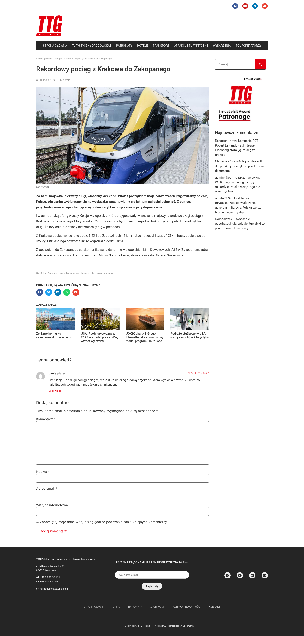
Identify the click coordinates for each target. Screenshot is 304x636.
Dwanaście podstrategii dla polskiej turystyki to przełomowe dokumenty (240, 166)
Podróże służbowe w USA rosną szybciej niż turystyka (189, 335)
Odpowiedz (55, 390)
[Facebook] (235, 6)
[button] (39, 292)
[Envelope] (265, 6)
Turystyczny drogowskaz (91, 45)
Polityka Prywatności (186, 606)
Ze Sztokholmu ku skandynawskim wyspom (53, 335)
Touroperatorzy (248, 45)
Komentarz (46, 419)
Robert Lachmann (184, 626)
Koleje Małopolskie (69, 273)
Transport (161, 45)
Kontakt (214, 606)
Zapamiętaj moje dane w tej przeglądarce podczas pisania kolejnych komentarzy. (104, 521)
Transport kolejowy (91, 273)
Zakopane (108, 273)
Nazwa (43, 471)
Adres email (46, 488)
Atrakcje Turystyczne (191, 45)
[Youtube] (245, 6)
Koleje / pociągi (49, 273)
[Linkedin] (255, 6)
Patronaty (124, 45)
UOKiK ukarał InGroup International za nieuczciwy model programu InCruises (144, 337)
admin (219, 177)
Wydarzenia (222, 45)
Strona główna (55, 45)
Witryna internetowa (52, 505)
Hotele (142, 45)
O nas (116, 606)
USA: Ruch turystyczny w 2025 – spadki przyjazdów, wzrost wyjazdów (99, 337)
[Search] (260, 64)
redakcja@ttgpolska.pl (56, 588)
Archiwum (157, 606)
